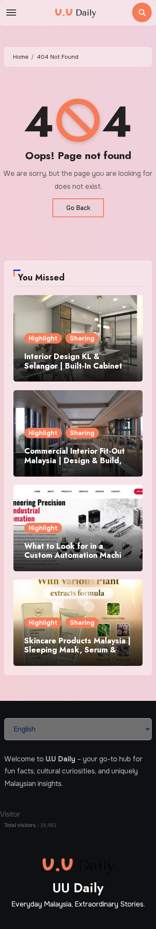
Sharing (82, 338)
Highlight (43, 338)
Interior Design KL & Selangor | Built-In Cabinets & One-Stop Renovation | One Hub (75, 370)
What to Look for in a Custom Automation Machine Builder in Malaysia (77, 555)
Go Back (78, 208)
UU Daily (78, 887)
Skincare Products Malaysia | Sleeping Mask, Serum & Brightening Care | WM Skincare (77, 654)
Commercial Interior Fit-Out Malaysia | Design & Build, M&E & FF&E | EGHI (74, 460)
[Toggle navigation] (11, 12)
